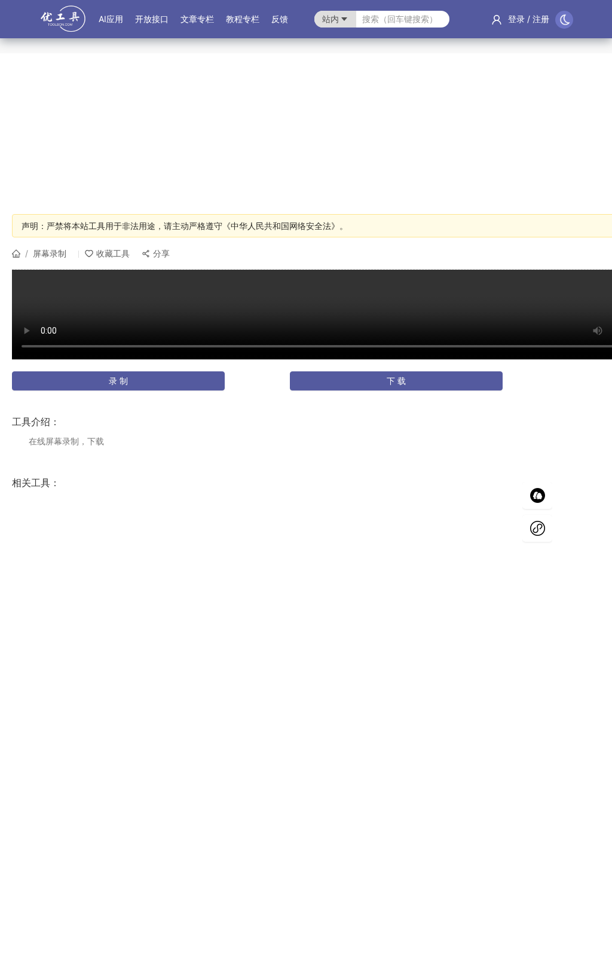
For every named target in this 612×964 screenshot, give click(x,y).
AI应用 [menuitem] (111, 19)
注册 (541, 19)
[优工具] (63, 25)
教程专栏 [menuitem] (242, 19)
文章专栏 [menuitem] (197, 19)
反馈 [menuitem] (279, 19)
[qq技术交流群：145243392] (537, 495)
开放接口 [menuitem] (152, 19)
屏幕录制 (49, 253)
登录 (516, 19)
